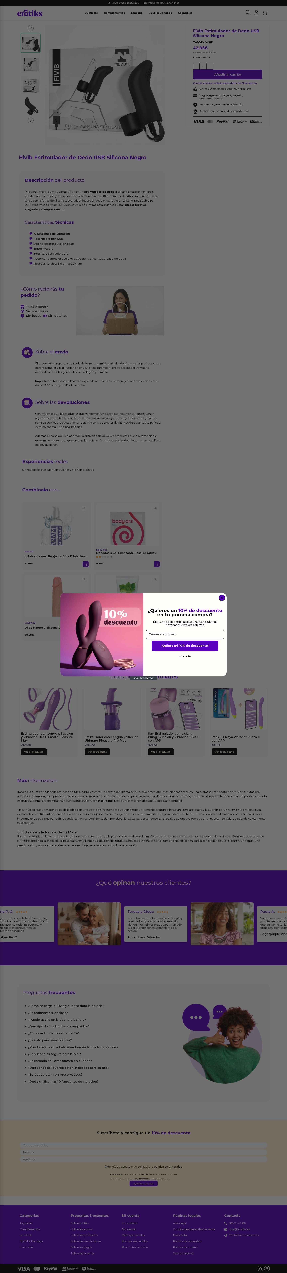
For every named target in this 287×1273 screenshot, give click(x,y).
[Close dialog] (222, 598)
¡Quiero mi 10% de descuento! (185, 646)
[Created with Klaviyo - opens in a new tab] (143, 678)
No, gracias (185, 656)
